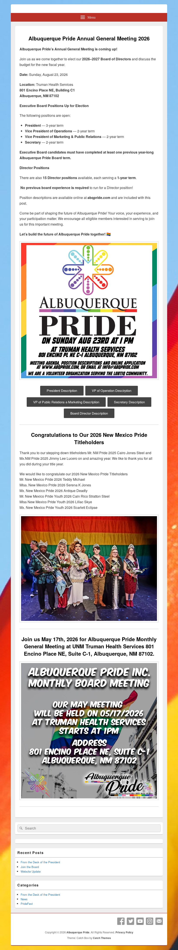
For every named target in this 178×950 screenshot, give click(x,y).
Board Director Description (89, 413)
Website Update (31, 871)
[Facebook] (121, 921)
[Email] (159, 921)
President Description (62, 390)
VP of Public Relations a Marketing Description (66, 402)
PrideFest (27, 904)
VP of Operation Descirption (111, 390)
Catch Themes (102, 938)
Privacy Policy (124, 932)
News (24, 899)
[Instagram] (149, 921)
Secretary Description (129, 402)
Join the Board (30, 867)
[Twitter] (130, 921)
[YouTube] (140, 921)
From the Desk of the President (40, 862)
